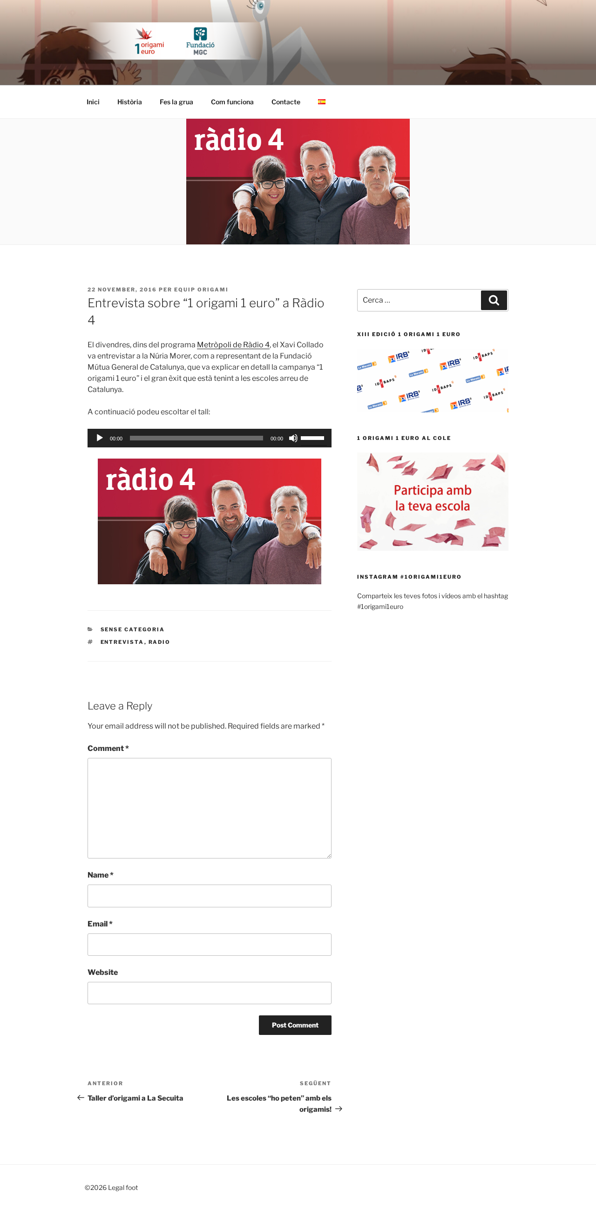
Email (100, 923)
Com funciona (232, 102)
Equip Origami (201, 289)
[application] (210, 438)
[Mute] (293, 438)
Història (129, 102)
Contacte (285, 102)
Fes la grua (176, 102)
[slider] (314, 437)
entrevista (122, 642)
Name (101, 875)
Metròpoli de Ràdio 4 (233, 344)
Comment (108, 748)
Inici (93, 102)
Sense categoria (133, 629)
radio (160, 642)
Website (103, 972)
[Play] (99, 438)
